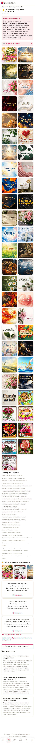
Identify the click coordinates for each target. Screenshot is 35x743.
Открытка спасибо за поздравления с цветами (15, 550)
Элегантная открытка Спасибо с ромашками (14, 496)
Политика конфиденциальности (21, 734)
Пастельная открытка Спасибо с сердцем (14, 504)
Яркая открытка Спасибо (9, 514)
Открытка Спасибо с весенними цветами (13, 478)
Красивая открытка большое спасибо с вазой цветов (17, 538)
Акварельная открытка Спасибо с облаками (14, 480)
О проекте (7, 734)
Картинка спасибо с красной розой (12, 553)
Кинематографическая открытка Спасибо (13, 519)
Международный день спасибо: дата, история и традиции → (17, 639)
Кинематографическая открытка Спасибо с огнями (16, 491)
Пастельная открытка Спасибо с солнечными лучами (17, 486)
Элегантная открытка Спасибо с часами (13, 488)
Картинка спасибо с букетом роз (11, 548)
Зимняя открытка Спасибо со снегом (12, 483)
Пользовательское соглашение (17, 736)
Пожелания (12, 7)
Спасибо (20, 7)
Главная (4, 7)
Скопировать (18, 595)
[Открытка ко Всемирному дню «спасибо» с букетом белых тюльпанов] (7, 572)
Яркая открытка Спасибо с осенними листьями (15, 501)
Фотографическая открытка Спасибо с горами (15, 493)
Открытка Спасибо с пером (9, 530)
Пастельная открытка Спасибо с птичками (14, 517)
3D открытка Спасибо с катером (11, 525)
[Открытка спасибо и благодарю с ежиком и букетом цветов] (20, 572)
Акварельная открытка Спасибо (11, 522)
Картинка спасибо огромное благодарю (13, 540)
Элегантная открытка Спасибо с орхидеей (14, 509)
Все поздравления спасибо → (11, 634)
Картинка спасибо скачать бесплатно (12, 535)
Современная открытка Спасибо (11, 532)
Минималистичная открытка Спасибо (12, 475)
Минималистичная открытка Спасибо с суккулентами (17, 499)
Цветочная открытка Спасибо (10, 527)
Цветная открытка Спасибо (10, 506)
